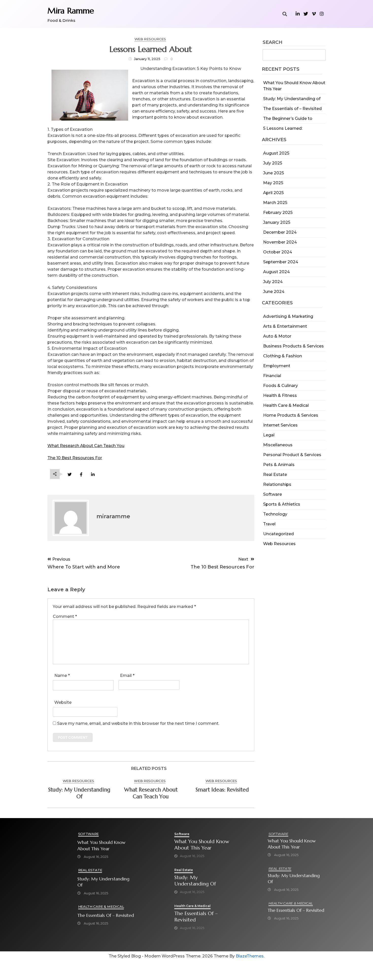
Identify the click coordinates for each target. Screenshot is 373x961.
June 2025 (273, 173)
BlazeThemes (250, 956)
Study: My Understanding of (291, 98)
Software (272, 494)
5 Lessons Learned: (282, 128)
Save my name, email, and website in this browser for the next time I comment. (138, 723)
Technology (275, 514)
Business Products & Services (293, 346)
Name (62, 675)
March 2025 (275, 202)
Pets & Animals (279, 464)
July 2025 (272, 163)
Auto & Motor (277, 336)
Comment (65, 616)
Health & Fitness (280, 395)
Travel (269, 524)
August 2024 (276, 271)
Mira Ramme (70, 11)
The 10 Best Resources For (74, 457)
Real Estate (275, 474)
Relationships (277, 484)
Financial (272, 375)
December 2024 (280, 232)
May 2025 (273, 182)
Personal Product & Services (292, 454)
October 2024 (277, 252)
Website (63, 702)
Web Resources (279, 543)
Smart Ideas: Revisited (222, 789)
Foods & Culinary (280, 385)
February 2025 (278, 212)
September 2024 (280, 262)
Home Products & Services (290, 415)
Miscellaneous (278, 444)
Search (272, 42)
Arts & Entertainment (285, 326)
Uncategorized (278, 533)
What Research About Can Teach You (85, 445)
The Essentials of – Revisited (292, 108)
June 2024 (273, 291)
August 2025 (276, 153)
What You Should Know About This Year (101, 845)
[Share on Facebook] (81, 474)
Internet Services (280, 425)
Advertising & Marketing (288, 316)
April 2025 (273, 192)
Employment (276, 365)
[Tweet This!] (69, 474)
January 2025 (276, 222)
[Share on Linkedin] (92, 474)
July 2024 (273, 281)
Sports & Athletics (281, 504)
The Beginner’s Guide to (287, 118)
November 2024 (280, 242)
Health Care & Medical (286, 405)
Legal (269, 435)
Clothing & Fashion (282, 356)
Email (127, 675)
